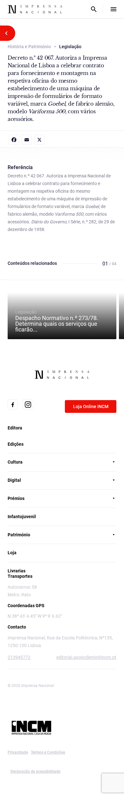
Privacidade (18, 752)
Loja (12, 552)
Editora (15, 427)
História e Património (29, 46)
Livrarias (16, 570)
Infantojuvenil (22, 516)
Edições (16, 444)
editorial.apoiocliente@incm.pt (86, 657)
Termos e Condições (48, 752)
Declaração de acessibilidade (35, 771)
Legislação (56, 320)
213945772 (19, 657)
